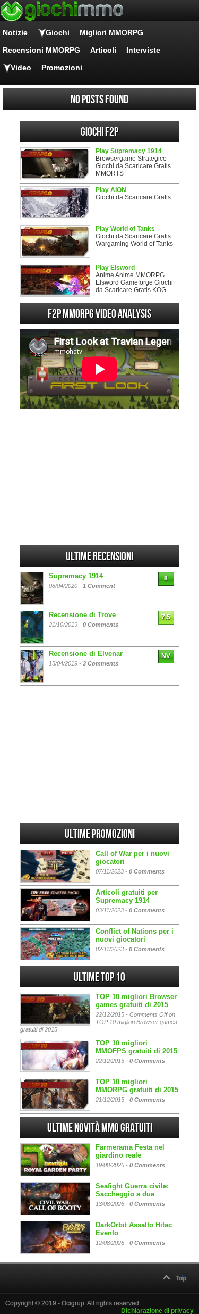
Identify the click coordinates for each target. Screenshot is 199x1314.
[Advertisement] (99, 477)
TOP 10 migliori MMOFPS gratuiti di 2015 (136, 1047)
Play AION (111, 190)
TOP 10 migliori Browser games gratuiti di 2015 (136, 1001)
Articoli (103, 50)
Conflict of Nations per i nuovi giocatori (135, 935)
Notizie (15, 32)
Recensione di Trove (82, 615)
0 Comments (100, 624)
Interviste (143, 50)
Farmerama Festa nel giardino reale (130, 1151)
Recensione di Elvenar (86, 654)
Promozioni (61, 67)
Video (21, 67)
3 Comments (100, 663)
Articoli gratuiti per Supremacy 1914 (127, 896)
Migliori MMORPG (111, 32)
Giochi (58, 32)
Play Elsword (115, 267)
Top (181, 1278)
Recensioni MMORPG (41, 50)
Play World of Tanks (125, 228)
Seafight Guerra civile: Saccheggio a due (132, 1190)
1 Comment (99, 586)
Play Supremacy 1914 (129, 151)
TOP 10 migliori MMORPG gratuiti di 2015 (137, 1086)
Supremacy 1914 (76, 576)
